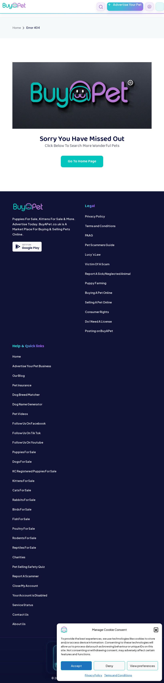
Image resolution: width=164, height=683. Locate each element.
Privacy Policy (93, 675)
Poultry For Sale (23, 528)
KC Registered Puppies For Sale (34, 471)
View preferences (142, 666)
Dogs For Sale (22, 461)
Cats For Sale (21, 490)
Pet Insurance (21, 385)
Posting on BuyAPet (99, 331)
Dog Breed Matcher (26, 394)
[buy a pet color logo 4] (45, 207)
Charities (18, 557)
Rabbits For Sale (23, 500)
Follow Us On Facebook (29, 423)
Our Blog (18, 375)
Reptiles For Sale (24, 547)
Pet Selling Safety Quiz (28, 566)
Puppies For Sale (24, 452)
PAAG (89, 235)
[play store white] (27, 247)
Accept (76, 666)
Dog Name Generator (27, 404)
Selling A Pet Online (98, 302)
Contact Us (20, 614)
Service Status (22, 605)
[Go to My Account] (149, 6)
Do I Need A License (98, 321)
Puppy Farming (95, 283)
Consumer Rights (97, 312)
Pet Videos (20, 414)
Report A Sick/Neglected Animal (108, 273)
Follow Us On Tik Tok (26, 433)
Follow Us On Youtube (27, 442)
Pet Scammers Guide (99, 245)
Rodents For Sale (24, 538)
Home (16, 27)
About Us (18, 624)
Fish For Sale (21, 519)
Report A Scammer (25, 576)
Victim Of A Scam (97, 264)
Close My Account (25, 585)
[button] (156, 630)
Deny (109, 666)
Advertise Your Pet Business (31, 366)
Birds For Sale (21, 509)
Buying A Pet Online (98, 292)
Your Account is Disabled (29, 595)
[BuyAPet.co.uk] (14, 6)
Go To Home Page (82, 162)
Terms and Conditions (118, 675)
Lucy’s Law (93, 254)
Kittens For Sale (23, 481)
